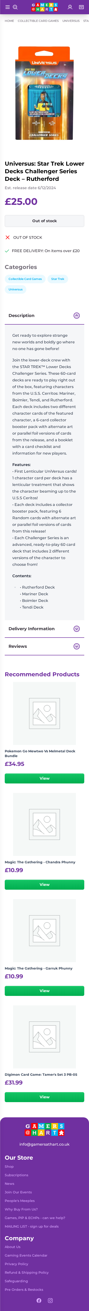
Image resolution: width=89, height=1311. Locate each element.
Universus (71, 21)
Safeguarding (16, 1281)
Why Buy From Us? (21, 1209)
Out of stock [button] (44, 221)
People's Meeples (20, 1201)
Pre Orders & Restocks (24, 1289)
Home (9, 21)
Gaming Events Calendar (26, 1255)
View (45, 778)
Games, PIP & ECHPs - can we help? (35, 1218)
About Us (12, 1247)
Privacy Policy (16, 1264)
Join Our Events (18, 1192)
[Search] (15, 7)
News (9, 1183)
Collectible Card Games (38, 21)
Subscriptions (16, 1175)
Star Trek (57, 279)
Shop (9, 1166)
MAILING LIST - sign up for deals (32, 1226)
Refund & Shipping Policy (27, 1272)
